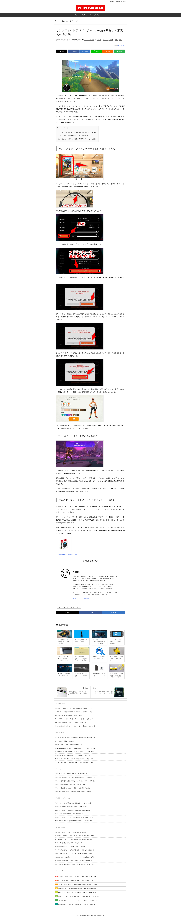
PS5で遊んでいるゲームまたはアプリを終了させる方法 (70, 722)
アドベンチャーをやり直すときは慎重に (74, 135)
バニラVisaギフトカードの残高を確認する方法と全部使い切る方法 (73, 839)
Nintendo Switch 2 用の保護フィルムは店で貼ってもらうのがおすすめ (75, 748)
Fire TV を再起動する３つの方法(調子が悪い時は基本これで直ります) (74, 850)
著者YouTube (85, 598)
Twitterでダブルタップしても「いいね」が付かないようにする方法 (73, 853)
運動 (120, 40)
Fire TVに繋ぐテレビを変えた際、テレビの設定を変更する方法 (75, 880)
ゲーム (66, 21)
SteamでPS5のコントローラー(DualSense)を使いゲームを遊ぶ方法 (74, 719)
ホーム (58, 21)
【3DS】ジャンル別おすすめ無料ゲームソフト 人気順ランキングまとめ (75, 712)
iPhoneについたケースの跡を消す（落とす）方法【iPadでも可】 (73, 773)
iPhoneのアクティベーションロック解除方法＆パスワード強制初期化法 (75, 777)
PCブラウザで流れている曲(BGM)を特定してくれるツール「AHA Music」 (78, 896)
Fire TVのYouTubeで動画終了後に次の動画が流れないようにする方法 (74, 864)
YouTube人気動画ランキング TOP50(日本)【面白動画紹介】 (72, 832)
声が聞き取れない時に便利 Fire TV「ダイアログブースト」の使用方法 (74, 751)
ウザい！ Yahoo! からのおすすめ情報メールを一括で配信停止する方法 (77, 884)
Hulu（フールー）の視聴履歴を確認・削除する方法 (69, 813)
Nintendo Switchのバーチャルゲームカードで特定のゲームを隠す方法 (77, 900)
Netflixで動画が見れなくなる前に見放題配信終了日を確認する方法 (73, 820)
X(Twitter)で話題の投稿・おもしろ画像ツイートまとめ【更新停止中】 (74, 860)
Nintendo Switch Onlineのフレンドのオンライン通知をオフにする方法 (75, 726)
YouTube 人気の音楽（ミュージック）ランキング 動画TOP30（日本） (77, 876)
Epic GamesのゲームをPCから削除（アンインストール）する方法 (76, 904)
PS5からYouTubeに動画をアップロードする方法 (68, 715)
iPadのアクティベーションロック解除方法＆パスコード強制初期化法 (77, 892)
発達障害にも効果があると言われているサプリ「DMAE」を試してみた (74, 836)
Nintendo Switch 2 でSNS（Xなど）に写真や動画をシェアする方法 (74, 759)
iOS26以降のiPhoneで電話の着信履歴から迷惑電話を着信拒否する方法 (75, 737)
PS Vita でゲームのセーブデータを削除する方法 (68, 744)
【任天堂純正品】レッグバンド (66, 554)
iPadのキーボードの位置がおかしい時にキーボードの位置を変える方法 (74, 857)
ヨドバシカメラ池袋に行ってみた (64, 741)
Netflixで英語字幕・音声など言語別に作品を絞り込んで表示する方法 (74, 817)
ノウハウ (105, 40)
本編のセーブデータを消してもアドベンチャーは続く (77, 139)
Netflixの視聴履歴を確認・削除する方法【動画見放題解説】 (72, 806)
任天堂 (111, 40)
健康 (116, 40)
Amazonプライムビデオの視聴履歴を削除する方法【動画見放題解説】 (77, 888)
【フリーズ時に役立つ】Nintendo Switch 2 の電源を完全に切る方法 (74, 762)
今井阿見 (76, 572)
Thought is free (100, 915)
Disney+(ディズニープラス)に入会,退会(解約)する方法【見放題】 (73, 810)
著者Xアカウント (77, 598)
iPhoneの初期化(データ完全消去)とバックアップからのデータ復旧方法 (75, 781)
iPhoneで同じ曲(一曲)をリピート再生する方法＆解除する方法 (72, 788)
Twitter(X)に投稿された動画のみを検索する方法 (68, 843)
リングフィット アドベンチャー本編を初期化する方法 (77, 132)
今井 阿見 (121, 45)
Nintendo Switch (76, 21)
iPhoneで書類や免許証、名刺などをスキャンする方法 (70, 784)
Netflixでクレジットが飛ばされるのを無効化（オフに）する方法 (73, 803)
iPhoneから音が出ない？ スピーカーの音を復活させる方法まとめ (73, 791)
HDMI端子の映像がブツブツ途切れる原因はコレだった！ (71, 846)
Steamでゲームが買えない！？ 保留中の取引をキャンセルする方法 (73, 708)
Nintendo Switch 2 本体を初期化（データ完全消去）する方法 (72, 755)
